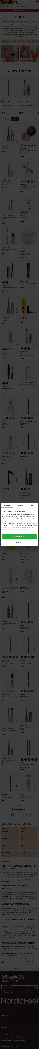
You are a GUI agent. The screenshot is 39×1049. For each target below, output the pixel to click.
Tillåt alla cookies (19, 536)
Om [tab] (32, 505)
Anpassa (18, 542)
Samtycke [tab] (7, 505)
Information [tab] (19, 505)
